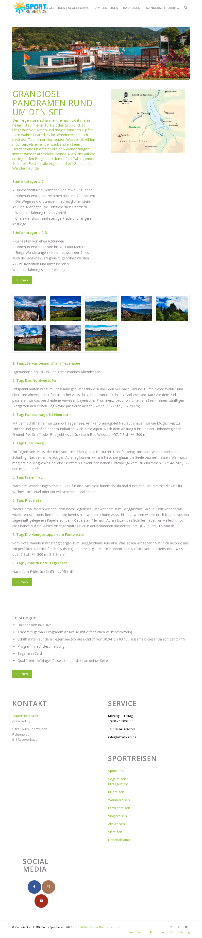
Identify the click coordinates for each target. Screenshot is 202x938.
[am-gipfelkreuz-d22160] (30, 308)
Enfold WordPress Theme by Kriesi (97, 927)
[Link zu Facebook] (171, 927)
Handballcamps (120, 840)
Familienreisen (119, 808)
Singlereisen (117, 816)
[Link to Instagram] (48, 887)
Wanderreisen (119, 800)
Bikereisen (116, 792)
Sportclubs (116, 770)
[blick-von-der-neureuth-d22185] (136, 308)
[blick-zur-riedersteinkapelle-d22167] (172, 308)
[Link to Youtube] (41, 901)
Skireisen (115, 832)
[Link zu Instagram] (178, 927)
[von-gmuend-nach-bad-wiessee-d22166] (101, 338)
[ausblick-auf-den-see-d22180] (101, 308)
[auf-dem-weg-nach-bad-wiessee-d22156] (65, 308)
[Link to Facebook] (34, 887)
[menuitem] (29, 7)
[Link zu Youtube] (186, 927)
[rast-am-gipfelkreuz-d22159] (65, 338)
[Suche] (186, 7)
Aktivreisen (116, 824)
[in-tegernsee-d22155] (30, 338)
